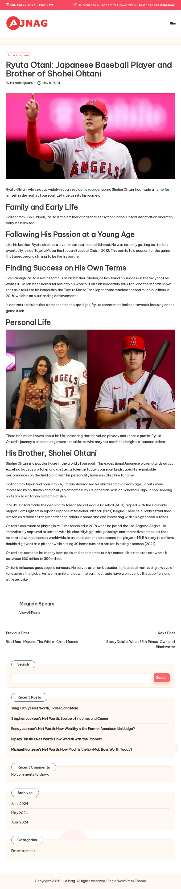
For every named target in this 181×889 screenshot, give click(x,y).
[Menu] (172, 23)
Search (23, 664)
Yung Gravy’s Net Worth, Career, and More (44, 708)
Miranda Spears (36, 604)
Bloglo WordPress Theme (126, 881)
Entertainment (18, 55)
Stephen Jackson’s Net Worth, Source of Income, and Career (59, 718)
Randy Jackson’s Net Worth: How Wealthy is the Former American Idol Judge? (73, 729)
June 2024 (19, 804)
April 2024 (19, 822)
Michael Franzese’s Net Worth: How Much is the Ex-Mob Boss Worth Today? (71, 749)
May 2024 (19, 813)
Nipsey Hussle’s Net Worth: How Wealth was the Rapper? (56, 739)
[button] (29, 612)
